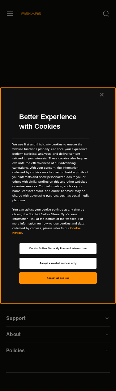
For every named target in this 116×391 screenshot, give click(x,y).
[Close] (102, 94)
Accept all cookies (58, 278)
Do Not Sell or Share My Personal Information (58, 248)
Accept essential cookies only (58, 263)
